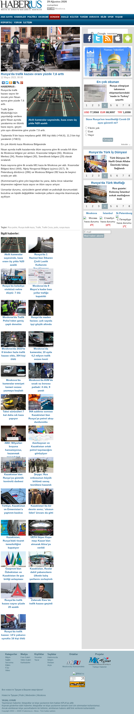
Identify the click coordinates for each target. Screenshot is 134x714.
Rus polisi (12, 227)
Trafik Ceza (47, 227)
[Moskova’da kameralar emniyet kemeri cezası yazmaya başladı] (14, 364)
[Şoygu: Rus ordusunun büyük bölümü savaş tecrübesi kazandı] (41, 458)
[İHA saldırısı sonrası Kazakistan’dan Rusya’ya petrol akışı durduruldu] (41, 396)
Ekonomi (43, 17)
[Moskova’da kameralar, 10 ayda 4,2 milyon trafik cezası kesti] (41, 333)
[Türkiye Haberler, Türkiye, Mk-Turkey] (99, 661)
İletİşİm (27, 22)
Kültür (74, 17)
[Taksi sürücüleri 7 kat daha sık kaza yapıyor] (14, 396)
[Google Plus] (22, 82)
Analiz (65, 17)
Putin (21, 695)
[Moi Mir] (14, 82)
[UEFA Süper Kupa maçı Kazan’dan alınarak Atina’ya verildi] (41, 521)
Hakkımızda (52, 657)
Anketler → (126, 144)
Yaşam (118, 17)
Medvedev (31, 695)
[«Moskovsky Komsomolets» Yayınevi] (73, 661)
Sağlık (7, 660)
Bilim (103, 17)
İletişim (50, 660)
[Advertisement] (56, 211)
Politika (32, 17)
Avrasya (94, 17)
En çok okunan (108, 82)
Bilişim (7, 657)
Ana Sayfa (7, 17)
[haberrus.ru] (22, 5)
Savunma (9, 662)
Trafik (38, 227)
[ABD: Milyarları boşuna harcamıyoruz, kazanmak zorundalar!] (14, 427)
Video (7, 670)
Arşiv (49, 665)
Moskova (41, 695)
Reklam (50, 662)
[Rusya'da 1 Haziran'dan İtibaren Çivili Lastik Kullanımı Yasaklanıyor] (41, 238)
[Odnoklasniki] (11, 82)
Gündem (54, 17)
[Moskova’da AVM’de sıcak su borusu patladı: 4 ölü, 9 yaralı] (41, 364)
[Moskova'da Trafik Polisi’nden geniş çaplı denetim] (14, 301)
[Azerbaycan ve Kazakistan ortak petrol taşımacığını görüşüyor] (41, 427)
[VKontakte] (3, 82)
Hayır (91, 135)
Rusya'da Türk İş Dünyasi (108, 152)
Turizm (84, 17)
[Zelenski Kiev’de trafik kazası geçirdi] (41, 584)
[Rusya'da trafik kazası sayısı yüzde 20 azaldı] (14, 584)
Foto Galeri (25, 657)
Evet (90, 131)
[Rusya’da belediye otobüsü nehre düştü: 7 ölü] (14, 270)
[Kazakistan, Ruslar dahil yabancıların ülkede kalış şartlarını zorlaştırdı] (41, 553)
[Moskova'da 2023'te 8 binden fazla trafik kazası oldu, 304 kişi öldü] (14, 333)
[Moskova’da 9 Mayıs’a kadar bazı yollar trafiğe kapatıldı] (41, 270)
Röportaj (6, 22)
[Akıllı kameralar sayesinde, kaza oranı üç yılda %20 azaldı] (14, 238)
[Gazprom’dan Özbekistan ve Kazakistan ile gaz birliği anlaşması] (14, 553)
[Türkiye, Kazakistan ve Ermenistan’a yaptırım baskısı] (14, 490)
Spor (111, 17)
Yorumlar (38, 657)
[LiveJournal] (18, 82)
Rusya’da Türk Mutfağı (108, 183)
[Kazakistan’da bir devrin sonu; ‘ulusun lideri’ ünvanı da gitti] (41, 490)
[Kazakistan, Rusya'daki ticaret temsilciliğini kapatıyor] (14, 521)
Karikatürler (25, 662)
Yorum (18, 22)
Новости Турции (10, 695)
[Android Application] (127, 38)
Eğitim (7, 665)
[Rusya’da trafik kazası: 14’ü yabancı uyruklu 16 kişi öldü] (14, 615)
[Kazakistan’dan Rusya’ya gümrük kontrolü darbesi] (14, 458)
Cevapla (107, 139)
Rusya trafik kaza (26, 227)
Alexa (36, 711)
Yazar (36, 660)
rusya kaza (64, 227)
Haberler (20, 17)
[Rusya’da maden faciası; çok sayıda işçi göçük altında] (41, 301)
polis (56, 227)
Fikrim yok (93, 128)
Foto (7, 668)
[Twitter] (7, 82)
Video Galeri (26, 660)
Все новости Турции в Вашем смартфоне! (22, 690)
